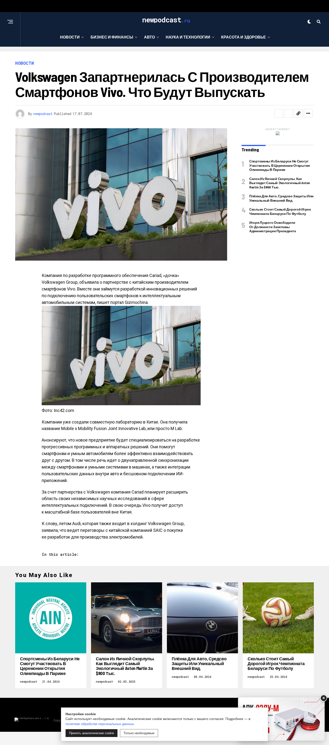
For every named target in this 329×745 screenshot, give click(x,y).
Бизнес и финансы (112, 37)
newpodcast (43, 113)
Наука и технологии (188, 37)
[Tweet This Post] (288, 113)
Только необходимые (139, 733)
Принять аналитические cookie (91, 733)
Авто (149, 37)
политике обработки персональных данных (100, 724)
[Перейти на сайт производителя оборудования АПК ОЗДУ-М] (281, 718)
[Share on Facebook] (278, 113)
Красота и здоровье (243, 37)
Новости (70, 37)
